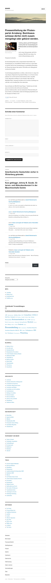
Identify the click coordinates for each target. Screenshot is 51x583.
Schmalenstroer (9, 426)
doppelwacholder (10, 417)
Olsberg (9, 324)
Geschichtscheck (9, 391)
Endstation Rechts (10, 350)
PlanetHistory (9, 400)
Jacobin (8, 516)
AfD (6, 315)
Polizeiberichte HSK (10, 421)
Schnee (23, 330)
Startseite (7, 535)
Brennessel (7, 538)
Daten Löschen (8, 565)
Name (7, 139)
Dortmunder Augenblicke (11, 441)
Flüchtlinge (19, 317)
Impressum (7, 555)
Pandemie (20, 324)
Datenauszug (8, 561)
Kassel (6, 322)
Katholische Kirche (11, 322)
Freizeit (7, 548)
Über (6, 571)
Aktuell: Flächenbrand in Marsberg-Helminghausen (24, 212)
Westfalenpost (10, 333)
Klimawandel (17, 322)
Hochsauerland (8, 319)
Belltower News (9, 346)
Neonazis (35, 322)
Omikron (12, 324)
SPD (34, 330)
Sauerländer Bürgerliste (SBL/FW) (12, 330)
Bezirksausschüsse (17, 102)
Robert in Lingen (10, 359)
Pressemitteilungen (8, 102)
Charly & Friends (10, 439)
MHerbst (8, 419)
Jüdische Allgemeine (10, 517)
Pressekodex (9, 480)
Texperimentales (9, 363)
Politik (30, 100)
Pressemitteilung (11, 327)
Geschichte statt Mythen (11, 387)
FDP (16, 317)
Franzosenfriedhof (9, 542)
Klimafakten (9, 467)
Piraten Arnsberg (25, 102)
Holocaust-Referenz (10, 396)
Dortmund (12, 317)
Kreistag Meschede (23, 322)
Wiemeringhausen (17, 333)
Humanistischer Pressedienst (12, 352)
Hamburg (32, 317)
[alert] (22, 310)
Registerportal (9, 482)
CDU (22, 315)
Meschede (30, 322)
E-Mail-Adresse (9, 145)
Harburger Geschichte (11, 393)
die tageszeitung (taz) (10, 510)
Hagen (29, 317)
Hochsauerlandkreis (18, 319)
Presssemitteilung (32, 102)
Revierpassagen (9, 445)
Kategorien (7, 277)
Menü (43, 9)
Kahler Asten (33, 319)
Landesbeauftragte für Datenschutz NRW (15, 471)
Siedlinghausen (29, 330)
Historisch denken (10, 394)
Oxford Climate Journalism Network (14, 478)
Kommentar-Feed (10, 296)
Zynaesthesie (9, 367)
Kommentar (8, 118)
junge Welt (8, 519)
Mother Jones (9, 523)
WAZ (6, 333)
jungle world (9, 521)
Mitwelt (8, 474)
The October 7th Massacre (12, 488)
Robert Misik (9, 361)
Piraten (25, 324)
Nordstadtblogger (10, 443)
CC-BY (7, 97)
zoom (7, 8)
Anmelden (8, 292)
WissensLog (9, 365)
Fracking (26, 317)
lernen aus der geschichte (11, 398)
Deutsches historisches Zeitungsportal (14, 381)
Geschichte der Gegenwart (12, 383)
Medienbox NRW (10, 473)
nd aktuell (8, 525)
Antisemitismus (10, 315)
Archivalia (8, 379)
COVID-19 (35, 315)
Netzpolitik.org (9, 357)
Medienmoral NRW (10, 355)
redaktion (7, 100)
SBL (21, 330)
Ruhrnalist (8, 448)
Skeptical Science (10, 484)
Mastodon (7, 575)
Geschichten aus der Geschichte (13, 389)
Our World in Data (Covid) (12, 476)
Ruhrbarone (8, 447)
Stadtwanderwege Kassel (11, 486)
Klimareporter (9, 469)
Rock (20, 327)
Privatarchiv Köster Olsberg (12, 422)
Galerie (7, 552)
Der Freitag (8, 508)
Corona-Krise (27, 315)
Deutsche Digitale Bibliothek (12, 463)
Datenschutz (8, 558)
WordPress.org (9, 298)
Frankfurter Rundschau (11, 512)
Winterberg (24, 333)
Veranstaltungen (9, 568)
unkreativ (8, 450)
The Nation (8, 527)
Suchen (6, 262)
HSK (25, 319)
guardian (8, 514)
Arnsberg (16, 315)
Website (7, 152)
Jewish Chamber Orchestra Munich (13, 353)
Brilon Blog (8, 415)
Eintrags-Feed (9, 294)
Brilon (19, 315)
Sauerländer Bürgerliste (32, 327)
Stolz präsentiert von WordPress (19, 579)
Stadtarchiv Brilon (10, 402)
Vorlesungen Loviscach (11, 491)
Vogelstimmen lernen (10, 489)
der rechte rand (9, 348)
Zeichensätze (9, 495)
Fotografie (23, 317)
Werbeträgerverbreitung (11, 493)
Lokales (27, 100)
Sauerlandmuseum (23, 327)
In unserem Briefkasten (20, 100)
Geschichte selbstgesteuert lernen (13, 385)
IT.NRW (28, 319)
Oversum (16, 324)
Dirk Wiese (7, 317)
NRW (6, 324)
